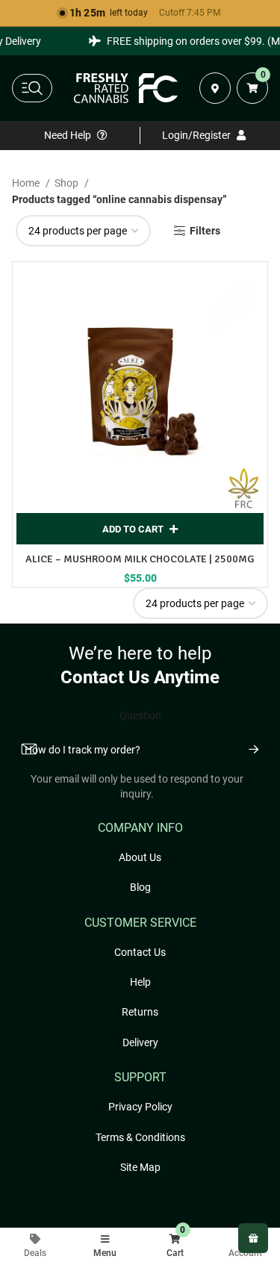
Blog (140, 887)
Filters (205, 231)
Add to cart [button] (133, 529)
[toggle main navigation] (32, 88)
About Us (140, 857)
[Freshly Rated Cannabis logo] (126, 88)
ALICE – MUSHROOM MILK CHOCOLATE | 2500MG (140, 559)
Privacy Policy (140, 1107)
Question (140, 715)
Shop (68, 183)
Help (140, 982)
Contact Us (140, 952)
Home (27, 183)
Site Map (140, 1167)
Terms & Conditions (140, 1137)
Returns (140, 1012)
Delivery (140, 1042)
